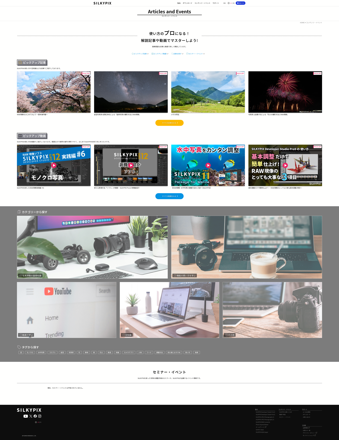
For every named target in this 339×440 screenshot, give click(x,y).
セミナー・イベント (284, 417)
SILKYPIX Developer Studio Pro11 (265, 414)
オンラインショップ (308, 435)
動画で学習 (282, 414)
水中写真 (41, 352)
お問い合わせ (306, 417)
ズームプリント (260, 427)
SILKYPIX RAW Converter (263, 422)
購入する (241, 3)
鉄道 (109, 352)
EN (233, 3)
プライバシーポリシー (309, 433)
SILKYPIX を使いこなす (285, 412)
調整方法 (159, 352)
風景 (196, 352)
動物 (86, 352)
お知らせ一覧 (306, 430)
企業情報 (305, 428)
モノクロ (30, 352)
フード (149, 352)
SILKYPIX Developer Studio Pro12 (265, 412)
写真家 (71, 352)
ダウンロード (306, 414)
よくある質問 (306, 412)
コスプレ (52, 352)
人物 (140, 352)
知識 (117, 352)
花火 (101, 352)
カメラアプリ (129, 352)
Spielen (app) (260, 429)
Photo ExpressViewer (262, 424)
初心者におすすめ (174, 352)
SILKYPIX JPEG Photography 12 (265, 417)
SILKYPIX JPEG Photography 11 (265, 419)
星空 (62, 352)
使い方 (187, 352)
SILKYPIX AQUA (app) (262, 432)
